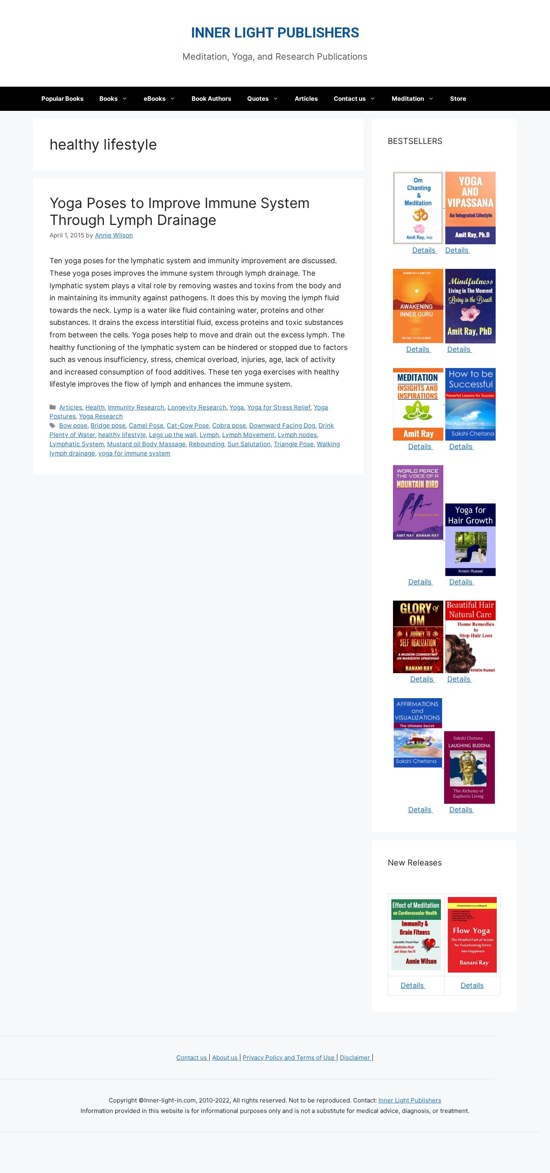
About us (225, 1057)
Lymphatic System (77, 444)
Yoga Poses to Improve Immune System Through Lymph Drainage (180, 211)
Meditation (408, 98)
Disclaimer (356, 1057)
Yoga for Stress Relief (278, 407)
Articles (306, 98)
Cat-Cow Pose (188, 425)
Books (108, 98)
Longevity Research (196, 407)
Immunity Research (136, 407)
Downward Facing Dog (282, 425)
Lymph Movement (248, 435)
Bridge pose (108, 425)
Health (95, 407)
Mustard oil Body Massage (146, 444)
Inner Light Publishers (275, 33)
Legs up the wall (172, 435)
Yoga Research (101, 416)
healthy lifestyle (122, 435)
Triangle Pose (294, 444)
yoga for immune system (134, 453)
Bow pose (73, 425)
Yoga (237, 407)
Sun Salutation (249, 444)
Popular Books (62, 98)
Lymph (209, 435)
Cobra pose (229, 425)
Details (424, 250)
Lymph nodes (297, 435)
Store (458, 98)
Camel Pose (146, 425)
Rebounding (206, 444)
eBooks (154, 98)
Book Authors (211, 98)
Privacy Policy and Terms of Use (289, 1057)
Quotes (258, 98)
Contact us (350, 98)
